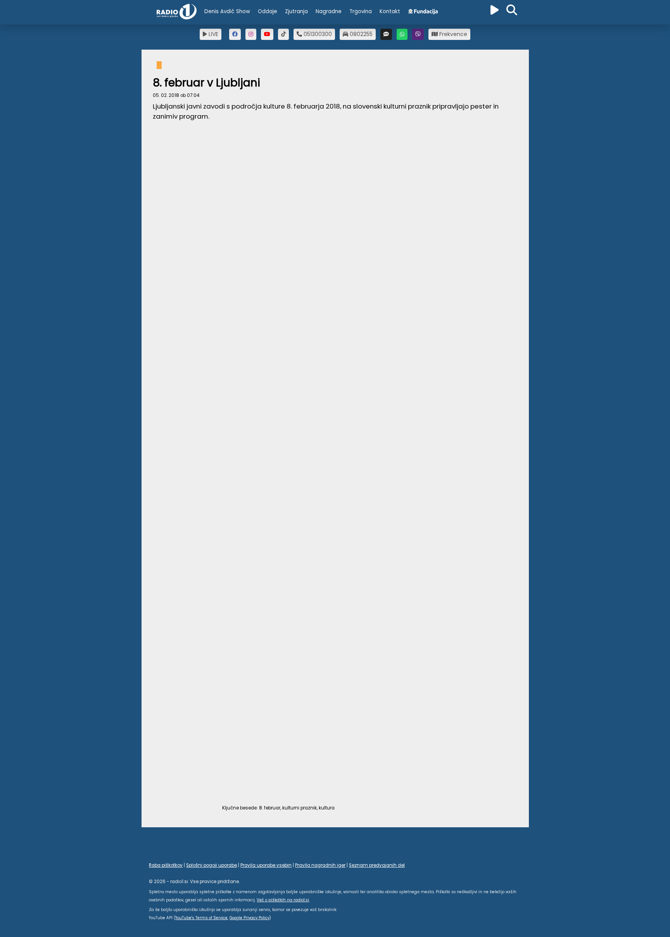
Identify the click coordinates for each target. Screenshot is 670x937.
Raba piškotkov (166, 865)
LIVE (212, 34)
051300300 (317, 34)
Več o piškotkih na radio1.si (283, 899)
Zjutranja (296, 11)
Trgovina (360, 11)
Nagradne (329, 11)
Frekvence (452, 34)
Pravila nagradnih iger (320, 865)
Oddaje (267, 11)
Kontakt (390, 11)
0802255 (360, 34)
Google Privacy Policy (249, 917)
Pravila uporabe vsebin (266, 865)
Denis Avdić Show (227, 11)
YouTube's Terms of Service (201, 917)
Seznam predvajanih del (377, 865)
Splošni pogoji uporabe (211, 865)
